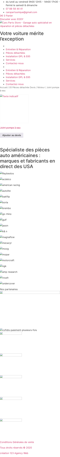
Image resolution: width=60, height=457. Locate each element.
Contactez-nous (15, 63)
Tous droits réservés (11, 447)
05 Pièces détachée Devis (22, 87)
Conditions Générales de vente (17, 442)
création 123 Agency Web (14, 453)
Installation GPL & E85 (18, 56)
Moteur (41, 87)
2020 (29, 447)
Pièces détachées (15, 52)
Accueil (3, 87)
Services (10, 59)
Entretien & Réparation (18, 49)
